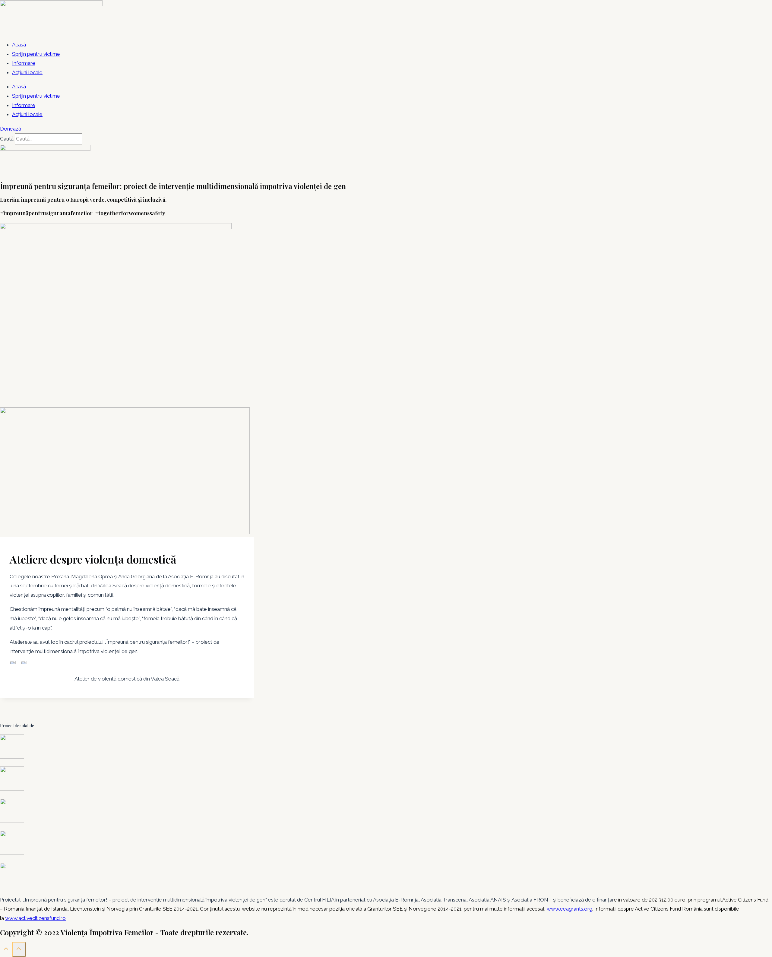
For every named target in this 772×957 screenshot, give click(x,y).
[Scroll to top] (6, 950)
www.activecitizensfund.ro (35, 918)
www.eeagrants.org (569, 909)
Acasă (19, 45)
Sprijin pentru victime (36, 54)
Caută (7, 139)
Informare (23, 63)
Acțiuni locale (27, 72)
